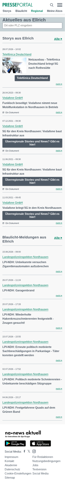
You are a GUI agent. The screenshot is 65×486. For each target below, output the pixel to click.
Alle (57, 39)
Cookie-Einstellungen (18, 473)
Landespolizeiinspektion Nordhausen (25, 256)
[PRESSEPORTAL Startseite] (18, 5)
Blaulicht (21, 10)
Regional (37, 10)
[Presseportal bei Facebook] (23, 451)
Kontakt (9, 461)
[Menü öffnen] (59, 5)
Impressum (11, 456)
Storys (7, 10)
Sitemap (10, 477)
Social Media (40, 473)
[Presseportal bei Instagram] (33, 451)
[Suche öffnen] (52, 5)
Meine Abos (54, 10)
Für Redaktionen (42, 456)
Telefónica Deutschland (16, 54)
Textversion (39, 469)
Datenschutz (12, 469)
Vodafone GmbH (12, 97)
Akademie (11, 465)
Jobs (35, 465)
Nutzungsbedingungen (46, 461)
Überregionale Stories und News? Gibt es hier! (32, 143)
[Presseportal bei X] (27, 451)
